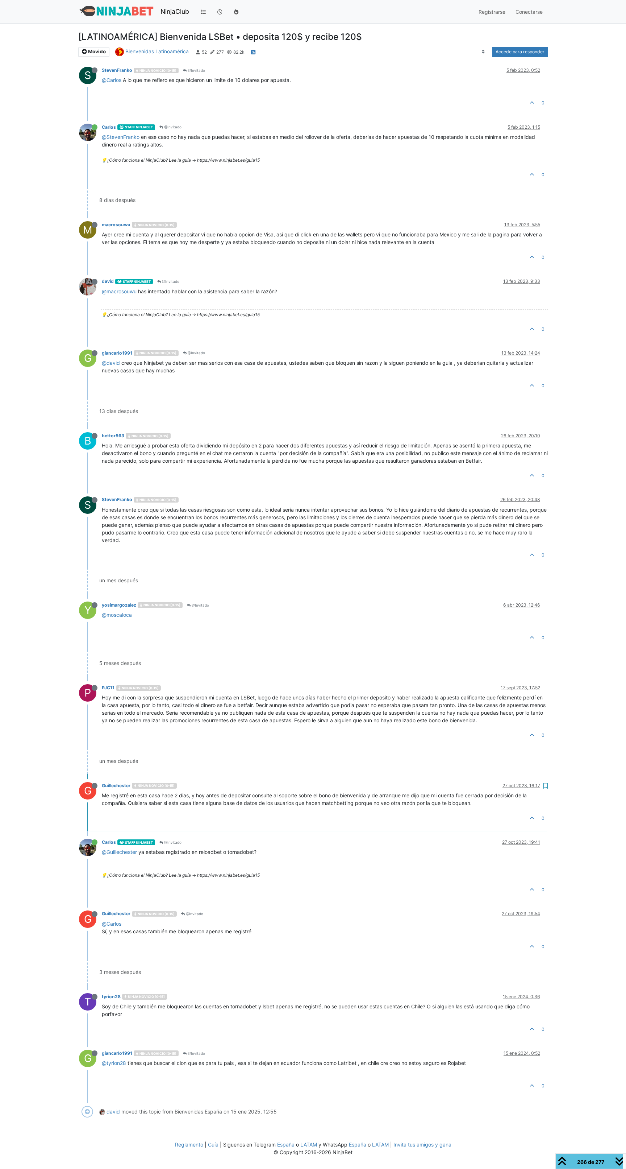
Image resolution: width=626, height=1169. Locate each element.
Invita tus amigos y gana (422, 1144)
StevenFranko (117, 70)
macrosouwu (116, 224)
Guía (213, 1144)
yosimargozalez (119, 605)
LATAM (308, 1144)
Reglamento (189, 1144)
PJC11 (108, 687)
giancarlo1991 (117, 353)
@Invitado (196, 70)
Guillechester (116, 785)
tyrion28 (111, 996)
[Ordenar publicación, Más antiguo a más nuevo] (483, 52)
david (108, 281)
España (286, 1144)
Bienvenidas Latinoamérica (157, 51)
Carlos (109, 127)
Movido (96, 51)
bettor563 (113, 435)
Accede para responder (520, 51)
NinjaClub (174, 11)
